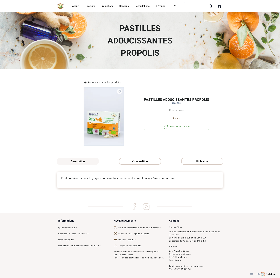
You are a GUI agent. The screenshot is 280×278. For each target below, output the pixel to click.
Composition (140, 161)
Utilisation (202, 161)
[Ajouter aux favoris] (119, 91)
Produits (90, 6)
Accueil (76, 6)
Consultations (142, 6)
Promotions (107, 6)
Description (78, 161)
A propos (160, 6)
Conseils (124, 6)
